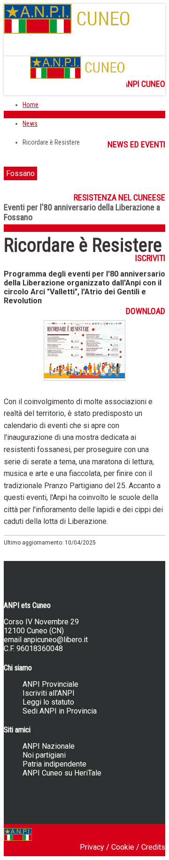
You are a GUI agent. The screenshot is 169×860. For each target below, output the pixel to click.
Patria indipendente (54, 764)
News (30, 123)
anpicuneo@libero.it (55, 639)
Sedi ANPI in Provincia (60, 710)
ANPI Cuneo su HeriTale (62, 772)
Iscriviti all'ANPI (49, 693)
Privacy (92, 847)
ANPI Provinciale (50, 684)
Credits (153, 847)
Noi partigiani (44, 755)
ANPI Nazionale (49, 746)
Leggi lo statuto (48, 702)
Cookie (122, 847)
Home (30, 104)
